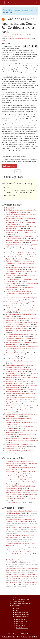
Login (17, 171)
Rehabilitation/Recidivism (12, 558)
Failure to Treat (27, 515)
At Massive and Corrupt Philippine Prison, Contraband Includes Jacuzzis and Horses (21, 477)
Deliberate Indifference (17, 517)
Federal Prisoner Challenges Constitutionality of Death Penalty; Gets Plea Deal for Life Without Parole (21, 231)
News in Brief (10, 208)
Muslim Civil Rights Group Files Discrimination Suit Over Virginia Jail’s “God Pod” (21, 352)
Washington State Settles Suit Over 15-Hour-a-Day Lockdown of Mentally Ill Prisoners (20, 254)
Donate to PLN (20, 626)
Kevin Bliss (20, 35)
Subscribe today (8, 12)
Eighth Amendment (16, 523)
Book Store (19, 624)
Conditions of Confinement (14, 38)
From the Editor (10, 449)
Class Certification (26, 38)
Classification (26, 562)
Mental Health (29, 572)
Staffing (14, 586)
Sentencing (15, 539)
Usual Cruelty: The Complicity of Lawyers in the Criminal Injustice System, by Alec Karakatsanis (20, 262)
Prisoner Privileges (27, 556)
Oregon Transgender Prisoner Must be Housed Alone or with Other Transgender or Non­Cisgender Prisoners (22, 439)
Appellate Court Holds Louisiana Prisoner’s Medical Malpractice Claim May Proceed (21, 399)
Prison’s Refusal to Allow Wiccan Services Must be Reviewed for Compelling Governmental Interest (20, 360)
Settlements (24, 523)
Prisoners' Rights (19, 566)
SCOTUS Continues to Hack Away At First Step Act (21, 527)
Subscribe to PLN (21, 620)
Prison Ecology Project (22, 616)
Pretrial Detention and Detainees (21, 541)
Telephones (21, 558)
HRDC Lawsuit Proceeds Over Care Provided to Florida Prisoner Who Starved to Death (22, 407)
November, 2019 (6, 36)
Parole (20, 580)
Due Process (22, 539)
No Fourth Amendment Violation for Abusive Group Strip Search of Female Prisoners (21, 307)
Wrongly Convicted (17, 605)
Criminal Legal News (18, 601)
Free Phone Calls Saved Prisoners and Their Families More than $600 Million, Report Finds (21, 553)
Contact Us (18, 608)
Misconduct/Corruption (25, 545)
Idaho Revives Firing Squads (14, 502)
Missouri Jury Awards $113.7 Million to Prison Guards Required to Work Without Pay (22, 348)
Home (13, 597)
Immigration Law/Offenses (26, 548)
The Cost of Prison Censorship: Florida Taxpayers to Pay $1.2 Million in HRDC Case (21, 215)
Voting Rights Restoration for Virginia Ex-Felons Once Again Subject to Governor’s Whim (22, 491)
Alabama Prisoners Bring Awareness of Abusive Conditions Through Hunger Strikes (19, 446)
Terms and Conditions (21, 612)
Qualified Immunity (10, 525)
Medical (34, 545)
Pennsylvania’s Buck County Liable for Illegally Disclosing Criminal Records (19, 382)
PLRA (29, 529)
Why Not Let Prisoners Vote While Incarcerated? (20, 330)
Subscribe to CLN (21, 622)
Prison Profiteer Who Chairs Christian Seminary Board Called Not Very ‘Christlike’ (22, 495)
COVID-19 (8, 523)
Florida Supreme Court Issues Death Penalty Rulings (21, 249)
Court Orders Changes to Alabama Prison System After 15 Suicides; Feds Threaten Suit (22, 237)
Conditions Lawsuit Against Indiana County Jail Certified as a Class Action (19, 366)
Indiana (3, 40)
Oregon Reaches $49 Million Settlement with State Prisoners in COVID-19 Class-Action (20, 520)
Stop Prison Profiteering (22, 614)
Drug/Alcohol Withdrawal (16, 515)
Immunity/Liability (20, 572)
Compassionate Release (11, 533)
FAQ (16, 610)
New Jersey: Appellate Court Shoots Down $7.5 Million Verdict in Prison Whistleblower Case (22, 323)
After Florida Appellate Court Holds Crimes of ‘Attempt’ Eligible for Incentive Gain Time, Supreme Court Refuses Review (21, 464)
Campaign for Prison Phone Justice (22, 603)
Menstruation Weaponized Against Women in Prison (21, 498)
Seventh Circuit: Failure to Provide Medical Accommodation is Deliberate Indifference (18, 293)
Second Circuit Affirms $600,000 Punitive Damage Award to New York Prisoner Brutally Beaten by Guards (20, 482)
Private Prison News (22, 628)
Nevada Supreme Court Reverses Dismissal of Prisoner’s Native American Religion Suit (22, 327)
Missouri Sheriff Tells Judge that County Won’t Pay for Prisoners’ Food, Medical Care (21, 303)
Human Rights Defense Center (21, 599)
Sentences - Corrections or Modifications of (26, 531)
